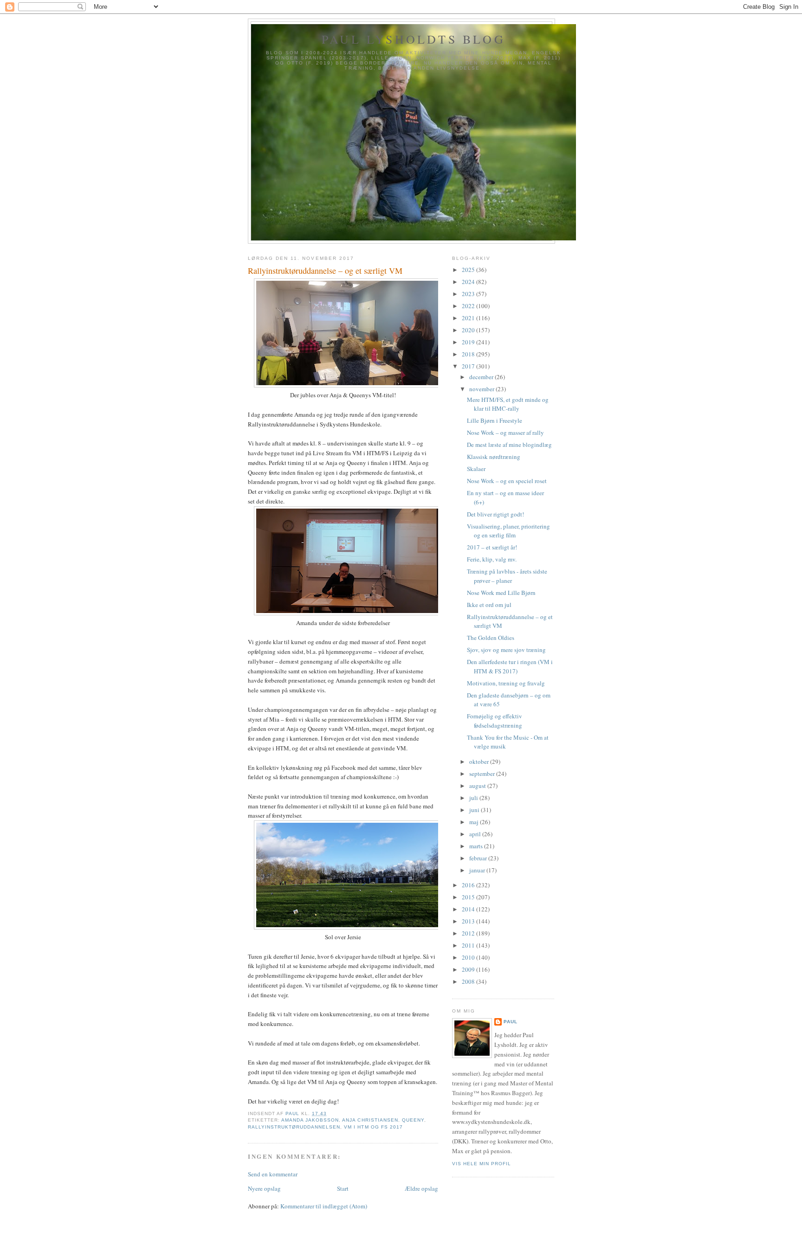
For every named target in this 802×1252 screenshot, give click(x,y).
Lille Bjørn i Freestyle (494, 420)
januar (477, 870)
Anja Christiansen (370, 1120)
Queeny (413, 1120)
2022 (469, 306)
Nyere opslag (264, 1188)
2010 (469, 957)
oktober (479, 761)
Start (343, 1188)
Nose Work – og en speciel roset (507, 481)
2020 (469, 330)
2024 (469, 282)
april (475, 834)
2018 (469, 354)
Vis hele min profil (481, 1163)
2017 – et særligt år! (492, 547)
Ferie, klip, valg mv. (492, 559)
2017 (469, 366)
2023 (469, 294)
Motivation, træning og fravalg (506, 683)
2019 (469, 342)
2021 (469, 318)
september (482, 773)
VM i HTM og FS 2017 (373, 1126)
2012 (469, 933)
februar (478, 858)
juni (475, 810)
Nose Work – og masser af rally (505, 432)
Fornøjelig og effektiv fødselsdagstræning (494, 720)
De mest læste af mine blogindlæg (509, 444)
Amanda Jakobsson (310, 1120)
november (482, 389)
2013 (469, 921)
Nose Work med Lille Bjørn (501, 592)
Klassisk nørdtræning (493, 456)
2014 (469, 909)
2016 (469, 885)
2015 (469, 897)
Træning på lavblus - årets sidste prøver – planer (507, 576)
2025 (469, 269)
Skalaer (476, 469)
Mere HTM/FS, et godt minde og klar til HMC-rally (508, 404)
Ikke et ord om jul (489, 604)
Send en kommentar (273, 1174)
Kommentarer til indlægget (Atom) (323, 1206)
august (478, 785)
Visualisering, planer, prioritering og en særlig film (508, 531)
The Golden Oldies (490, 637)
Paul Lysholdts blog (413, 39)
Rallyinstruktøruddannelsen (294, 1126)
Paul (510, 1021)
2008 (469, 981)
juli (474, 798)
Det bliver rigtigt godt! (495, 514)
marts (476, 846)
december (482, 377)
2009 (469, 969)
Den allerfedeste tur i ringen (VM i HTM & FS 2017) (510, 666)
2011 (469, 945)
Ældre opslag (421, 1188)
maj (474, 822)
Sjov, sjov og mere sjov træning (506, 649)
